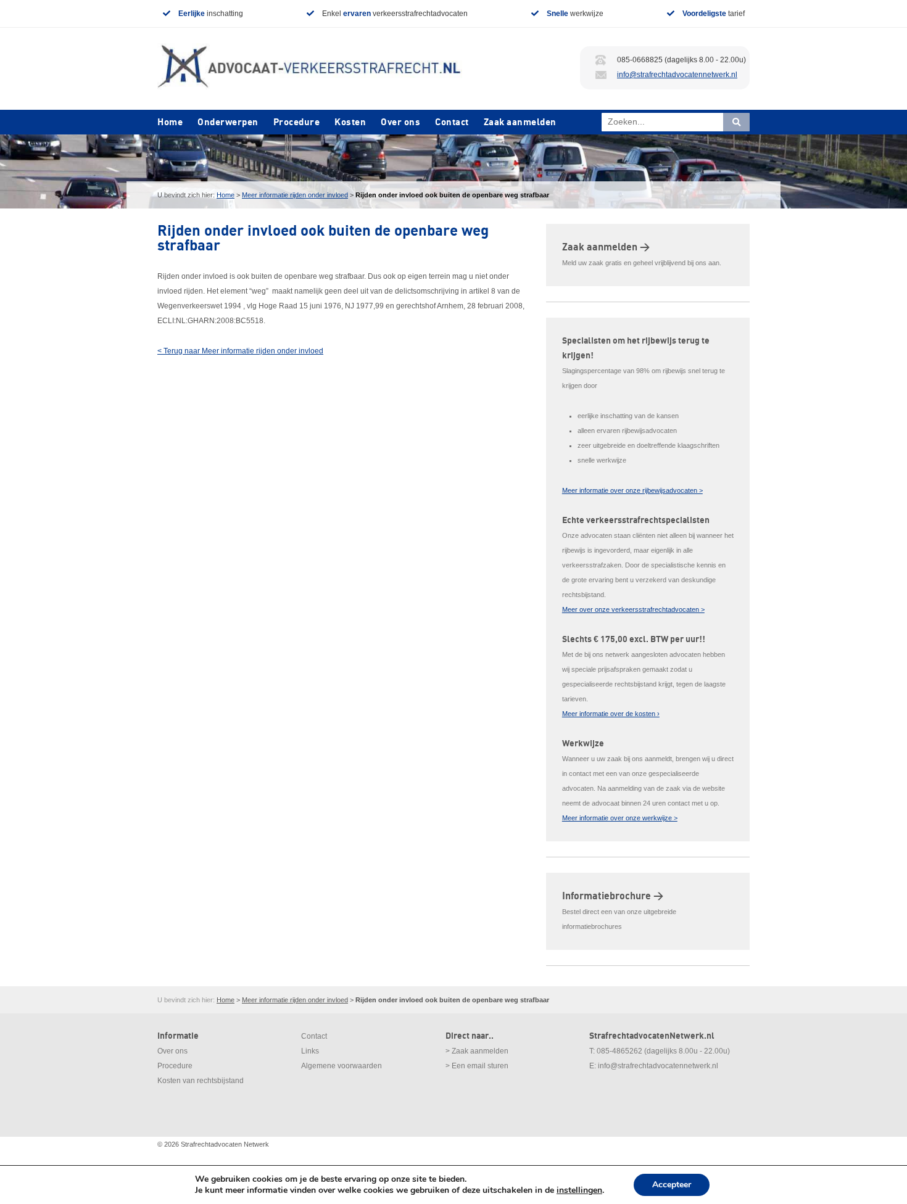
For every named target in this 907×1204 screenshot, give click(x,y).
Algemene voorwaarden (341, 1066)
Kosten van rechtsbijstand (200, 1080)
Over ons (400, 122)
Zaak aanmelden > (606, 247)
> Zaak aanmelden (476, 1051)
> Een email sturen (476, 1066)
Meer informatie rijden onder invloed (295, 195)
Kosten (350, 122)
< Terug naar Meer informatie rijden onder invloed (240, 351)
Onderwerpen (228, 122)
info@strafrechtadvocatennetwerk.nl (677, 74)
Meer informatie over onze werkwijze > (619, 818)
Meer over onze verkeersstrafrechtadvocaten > (633, 609)
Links (310, 1051)
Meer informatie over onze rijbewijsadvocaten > (632, 490)
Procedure (296, 122)
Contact (452, 122)
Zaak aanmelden (520, 122)
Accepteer (671, 1184)
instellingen (579, 1190)
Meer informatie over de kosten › (611, 713)
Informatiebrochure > (612, 896)
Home (170, 122)
